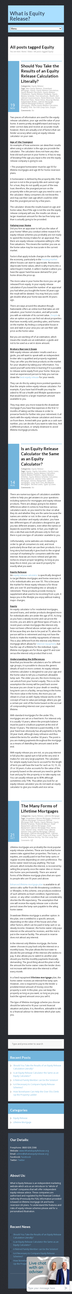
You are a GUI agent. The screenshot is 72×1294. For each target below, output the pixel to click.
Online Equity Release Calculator (44, 105)
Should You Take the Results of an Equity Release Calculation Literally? (40, 73)
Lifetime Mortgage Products (32, 103)
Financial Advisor (43, 824)
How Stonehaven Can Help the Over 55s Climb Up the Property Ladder (36, 1093)
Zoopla (53, 107)
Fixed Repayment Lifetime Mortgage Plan (36, 826)
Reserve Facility (34, 837)
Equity (32, 90)
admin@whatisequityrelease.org (32, 1153)
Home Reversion (47, 98)
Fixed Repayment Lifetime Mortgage (38, 825)
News (30, 51)
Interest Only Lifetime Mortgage (34, 831)
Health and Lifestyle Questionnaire (40, 97)
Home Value (40, 99)
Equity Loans (53, 471)
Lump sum (47, 835)
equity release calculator (25, 575)
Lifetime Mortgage (45, 101)
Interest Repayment (38, 480)
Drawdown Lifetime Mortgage (38, 818)
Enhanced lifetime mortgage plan (26, 884)
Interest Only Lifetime (46, 829)
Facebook (26, 1156)
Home (23, 51)
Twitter (21, 1160)
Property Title (26, 107)
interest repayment (46, 643)
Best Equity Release (34, 88)
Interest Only (31, 829)
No (27, 110)
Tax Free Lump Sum (41, 107)
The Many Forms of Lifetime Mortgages (39, 808)
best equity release (29, 377)
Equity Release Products (31, 475)
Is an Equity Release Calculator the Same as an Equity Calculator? (40, 456)
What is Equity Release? (27, 16)
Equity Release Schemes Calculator (43, 476)
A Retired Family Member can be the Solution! (35, 1080)
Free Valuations (42, 96)
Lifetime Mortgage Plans (40, 833)
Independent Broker (29, 101)
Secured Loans (37, 484)
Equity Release (37, 86)
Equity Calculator (39, 471)
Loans (39, 835)
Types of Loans (50, 484)
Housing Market (52, 99)
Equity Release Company (41, 94)
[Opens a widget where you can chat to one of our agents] (48, 1274)
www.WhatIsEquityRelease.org (34, 1150)
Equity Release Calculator (31, 92)
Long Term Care (37, 482)
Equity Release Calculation (47, 90)
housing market (49, 259)
